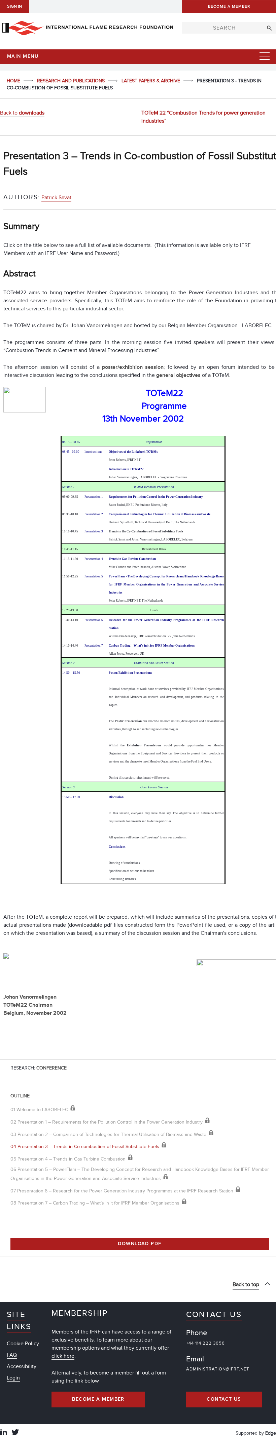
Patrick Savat (56, 197)
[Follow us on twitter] (15, 1433)
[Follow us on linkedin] (3, 1433)
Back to (22, 113)
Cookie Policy (23, 1343)
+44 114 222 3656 (205, 1343)
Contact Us (224, 1399)
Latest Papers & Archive (151, 81)
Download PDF (139, 1243)
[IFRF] (87, 27)
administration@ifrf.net (217, 1369)
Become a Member (98, 1399)
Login (13, 1377)
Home (14, 81)
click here (62, 1356)
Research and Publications (71, 81)
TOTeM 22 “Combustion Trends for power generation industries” (203, 117)
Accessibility (21, 1366)
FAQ (12, 1355)
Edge (270, 1433)
